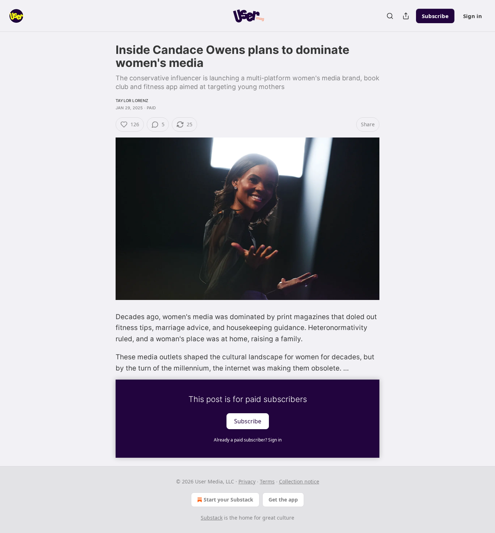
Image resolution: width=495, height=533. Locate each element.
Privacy (246, 481)
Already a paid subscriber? (248, 440)
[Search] (390, 16)
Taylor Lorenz (132, 100)
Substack (211, 517)
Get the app (283, 499)
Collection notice (299, 481)
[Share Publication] (406, 16)
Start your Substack (228, 499)
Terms (267, 481)
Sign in (472, 16)
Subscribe (435, 16)
